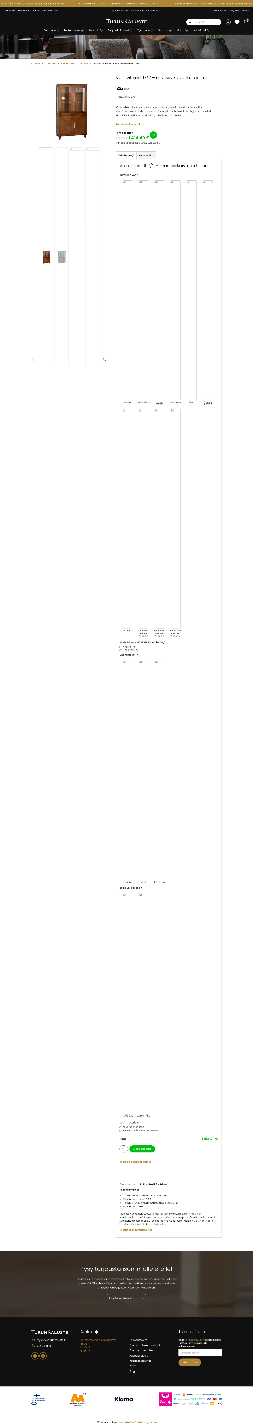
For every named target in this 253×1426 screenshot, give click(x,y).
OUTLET (35, 11)
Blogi (132, 1371)
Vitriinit (84, 63)
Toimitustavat (138, 1340)
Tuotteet (50, 63)
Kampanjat (9, 11)
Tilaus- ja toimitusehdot (144, 1345)
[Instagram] (35, 1356)
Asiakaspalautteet (141, 1361)
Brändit (245, 11)
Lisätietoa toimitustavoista (135, 1230)
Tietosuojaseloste (148, 1422)
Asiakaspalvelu (219, 11)
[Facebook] (43, 1356)
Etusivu (35, 63)
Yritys (132, 1366)
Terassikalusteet (50, 11)
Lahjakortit (23, 11)
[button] (58, 30)
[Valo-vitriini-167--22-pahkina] (69, 112)
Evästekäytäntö (127, 1422)
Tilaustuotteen (128, 1184)
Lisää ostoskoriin (142, 1149)
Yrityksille (234, 11)
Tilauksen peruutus (141, 1350)
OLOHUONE (67, 63)
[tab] (126, 155)
